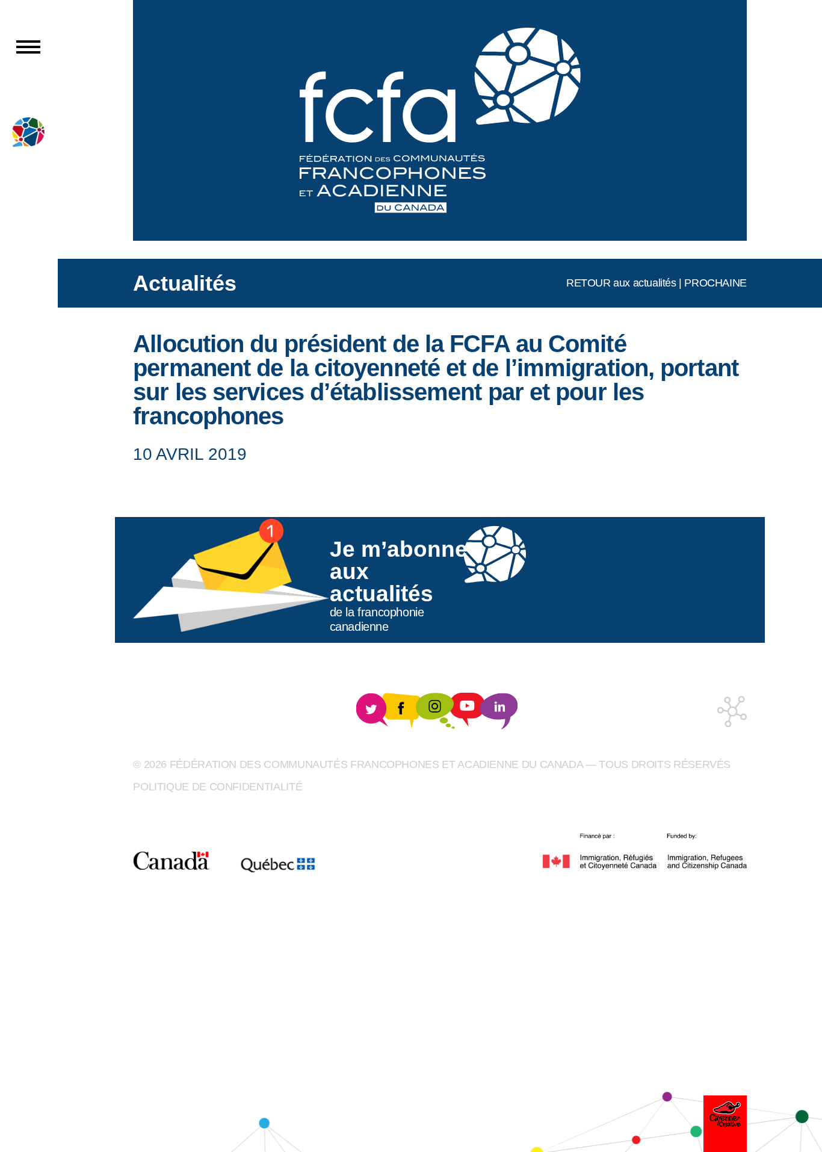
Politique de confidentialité (217, 787)
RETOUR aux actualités (621, 283)
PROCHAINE (715, 283)
